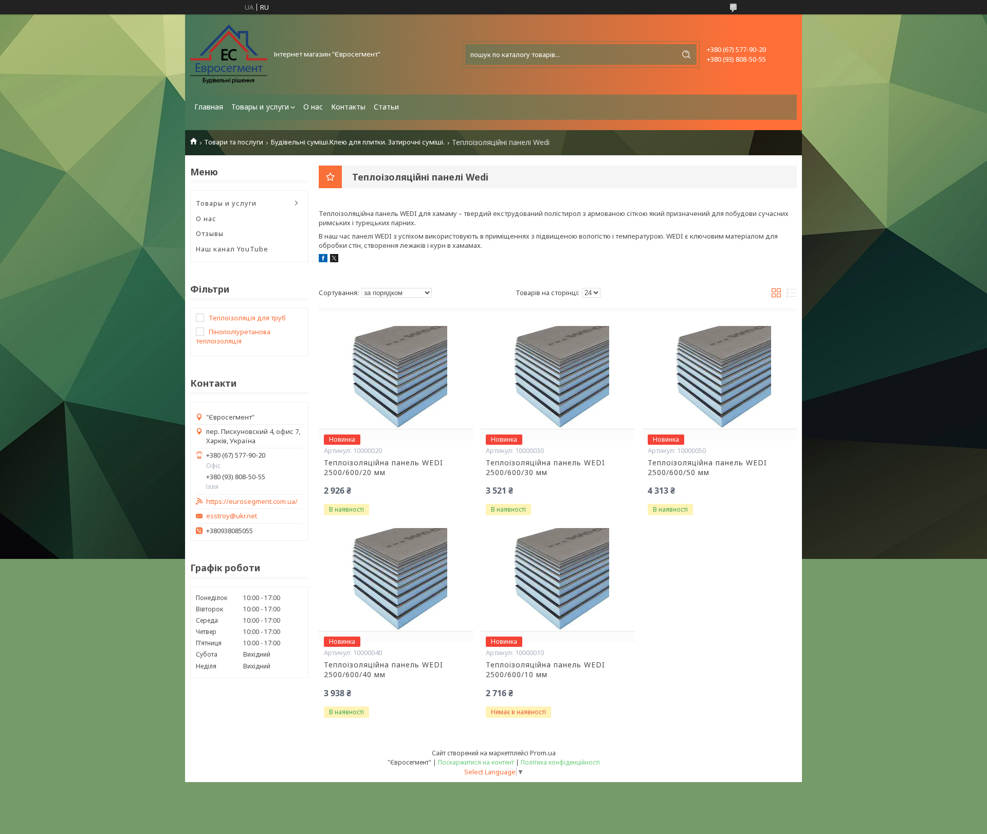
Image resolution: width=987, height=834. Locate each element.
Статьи (386, 107)
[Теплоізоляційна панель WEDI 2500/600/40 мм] (396, 579)
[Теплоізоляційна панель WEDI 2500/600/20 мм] (396, 377)
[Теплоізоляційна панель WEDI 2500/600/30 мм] (558, 377)
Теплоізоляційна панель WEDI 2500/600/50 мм (707, 467)
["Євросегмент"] (228, 54)
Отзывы (210, 233)
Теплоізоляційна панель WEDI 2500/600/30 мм (545, 467)
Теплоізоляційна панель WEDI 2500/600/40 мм (383, 669)
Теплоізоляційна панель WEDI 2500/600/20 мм (383, 467)
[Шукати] (686, 54)
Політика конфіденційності (560, 762)
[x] (334, 259)
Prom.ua (543, 752)
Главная (208, 107)
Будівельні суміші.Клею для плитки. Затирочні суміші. (358, 142)
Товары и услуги (260, 107)
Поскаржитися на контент (476, 762)
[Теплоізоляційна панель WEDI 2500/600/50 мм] (720, 377)
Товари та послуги (233, 142)
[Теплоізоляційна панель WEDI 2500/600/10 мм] (558, 579)
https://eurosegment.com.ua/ (252, 501)
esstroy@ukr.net (231, 516)
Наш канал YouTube (232, 248)
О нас (313, 107)
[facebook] (323, 259)
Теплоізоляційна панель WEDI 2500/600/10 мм (545, 669)
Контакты (348, 107)
